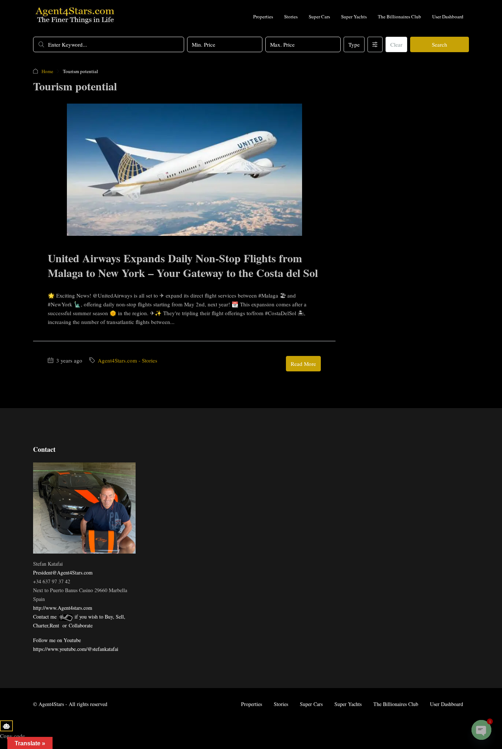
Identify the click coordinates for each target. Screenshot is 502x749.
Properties (263, 16)
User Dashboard (447, 16)
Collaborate (81, 625)
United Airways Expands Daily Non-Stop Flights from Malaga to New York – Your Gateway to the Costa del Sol (183, 265)
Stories (291, 16)
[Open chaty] (481, 730)
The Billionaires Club (399, 16)
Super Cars (319, 16)
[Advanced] (375, 44)
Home (47, 71)
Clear (396, 44)
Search (439, 44)
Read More (303, 363)
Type (354, 44)
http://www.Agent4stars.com (62, 607)
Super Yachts (354, 16)
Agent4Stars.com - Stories (127, 360)
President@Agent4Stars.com (63, 572)
